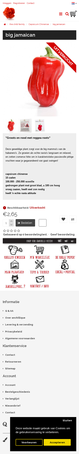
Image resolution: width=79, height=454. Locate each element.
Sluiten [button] (67, 420)
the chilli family (17, 24)
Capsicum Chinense (39, 24)
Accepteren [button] (57, 442)
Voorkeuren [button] (29, 442)
